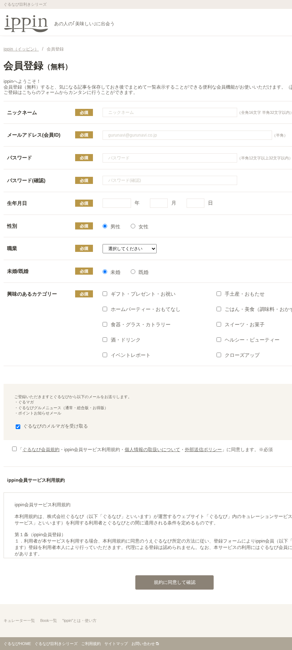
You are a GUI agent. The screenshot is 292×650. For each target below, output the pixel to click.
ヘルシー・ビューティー (252, 340)
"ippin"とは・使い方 (79, 620)
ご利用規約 (91, 643)
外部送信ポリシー (203, 449)
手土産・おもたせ (245, 294)
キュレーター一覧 (19, 620)
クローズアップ (242, 355)
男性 (115, 226)
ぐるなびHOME (17, 643)
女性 (143, 226)
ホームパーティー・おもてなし (146, 309)
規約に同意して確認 (174, 582)
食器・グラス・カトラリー (141, 324)
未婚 (115, 272)
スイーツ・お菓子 (245, 324)
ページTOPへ (272, 630)
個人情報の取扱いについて (152, 449)
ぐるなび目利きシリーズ (56, 643)
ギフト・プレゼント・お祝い (143, 294)
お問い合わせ (143, 643)
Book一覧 (48, 620)
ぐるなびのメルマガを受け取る (55, 426)
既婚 (143, 272)
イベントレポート (131, 355)
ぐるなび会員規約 (40, 449)
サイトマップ (116, 643)
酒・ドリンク (126, 340)
